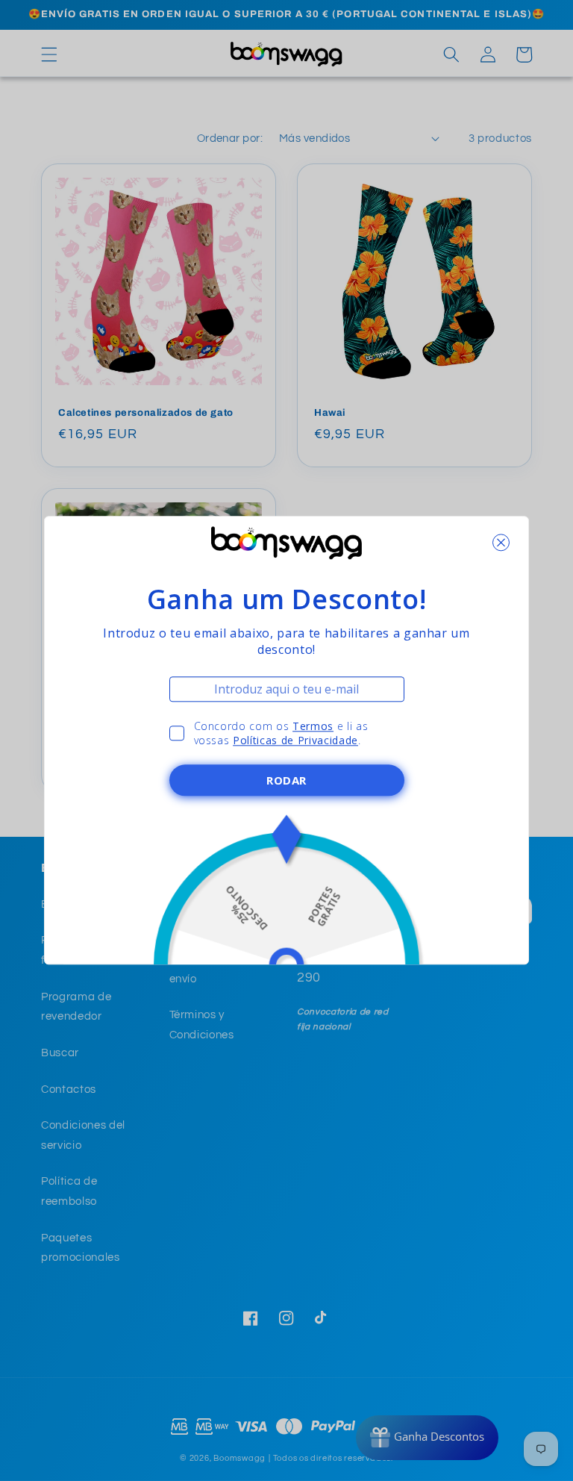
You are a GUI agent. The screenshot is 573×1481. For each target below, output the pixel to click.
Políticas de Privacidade (295, 741)
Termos (313, 726)
